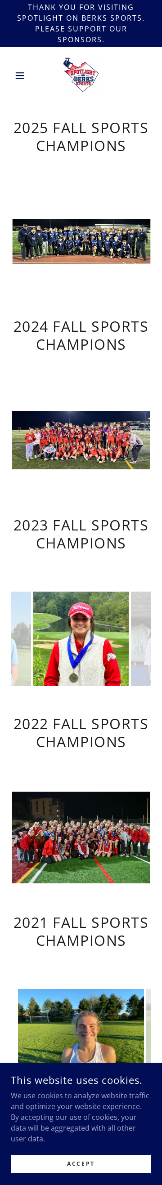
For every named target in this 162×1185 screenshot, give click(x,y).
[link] (81, 76)
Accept (80, 1163)
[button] (21, 76)
